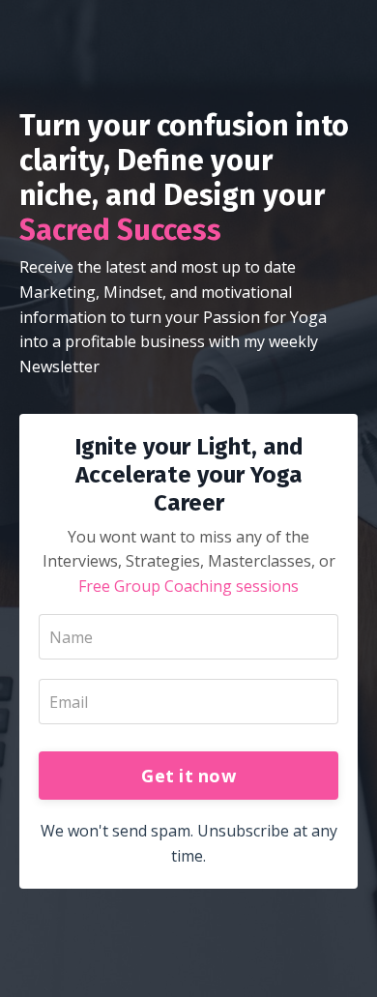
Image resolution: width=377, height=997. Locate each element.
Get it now (188, 775)
